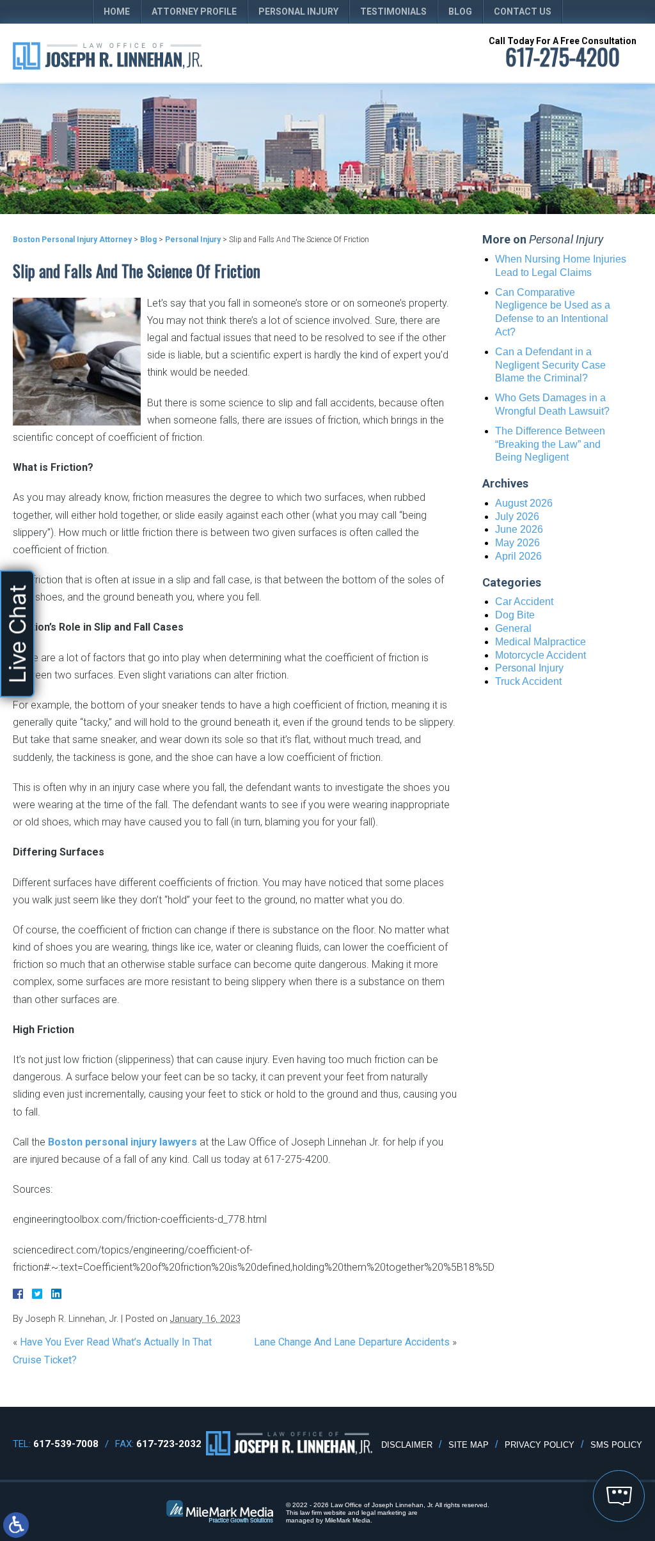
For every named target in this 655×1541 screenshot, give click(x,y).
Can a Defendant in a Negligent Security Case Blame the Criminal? (550, 365)
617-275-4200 (562, 56)
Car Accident (524, 601)
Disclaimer (406, 1445)
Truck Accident (528, 681)
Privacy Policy (539, 1445)
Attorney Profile (194, 11)
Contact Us (522, 11)
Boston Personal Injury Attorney (72, 239)
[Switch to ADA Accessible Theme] (16, 1525)
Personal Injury (298, 11)
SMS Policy (616, 1445)
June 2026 (519, 529)
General (513, 628)
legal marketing (383, 1512)
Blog (460, 11)
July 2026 (517, 516)
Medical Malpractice (540, 641)
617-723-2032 (168, 1444)
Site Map (468, 1445)
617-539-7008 (66, 1444)
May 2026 (517, 542)
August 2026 (524, 503)
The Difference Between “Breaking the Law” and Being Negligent (550, 444)
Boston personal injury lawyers (122, 1142)
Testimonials (393, 11)
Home (117, 11)
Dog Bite (515, 615)
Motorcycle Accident (540, 655)
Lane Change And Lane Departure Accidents (352, 1342)
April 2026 (518, 556)
